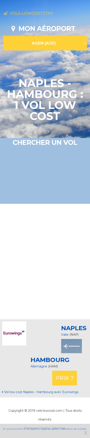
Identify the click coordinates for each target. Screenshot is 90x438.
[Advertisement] (45, 261)
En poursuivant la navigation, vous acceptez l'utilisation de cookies (44, 428)
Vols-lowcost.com (30, 13)
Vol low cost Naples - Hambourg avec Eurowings (40, 392)
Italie (65, 335)
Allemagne (39, 366)
